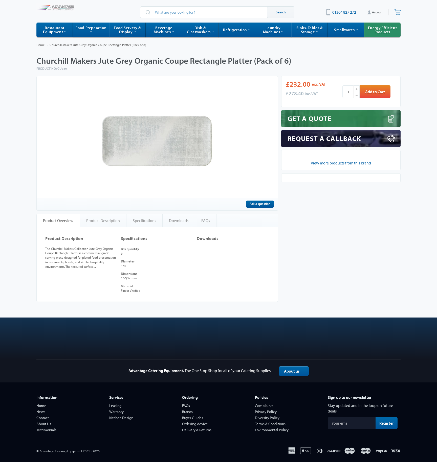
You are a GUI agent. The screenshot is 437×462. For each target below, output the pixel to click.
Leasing (115, 405)
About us (292, 371)
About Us (43, 423)
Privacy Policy (266, 411)
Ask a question (260, 204)
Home (40, 45)
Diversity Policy (267, 417)
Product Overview (58, 220)
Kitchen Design (121, 417)
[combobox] (217, 12)
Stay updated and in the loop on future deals (360, 408)
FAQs (205, 220)
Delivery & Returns (196, 429)
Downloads (178, 220)
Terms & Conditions (270, 423)
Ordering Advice (195, 423)
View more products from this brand (341, 162)
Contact (42, 417)
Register (388, 423)
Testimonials (46, 429)
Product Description (103, 220)
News (40, 411)
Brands (187, 411)
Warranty (116, 411)
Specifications (144, 220)
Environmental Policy (272, 429)
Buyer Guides (192, 417)
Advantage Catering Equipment (60, 451)
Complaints (264, 405)
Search (281, 12)
